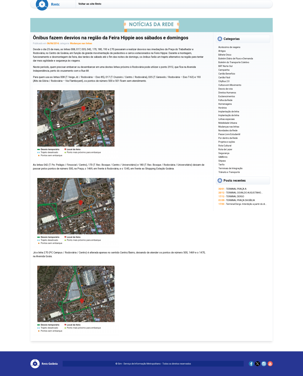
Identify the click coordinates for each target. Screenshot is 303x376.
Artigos (222, 51)
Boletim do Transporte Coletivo (233, 62)
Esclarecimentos (226, 96)
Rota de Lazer (225, 149)
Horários (222, 108)
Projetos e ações (226, 142)
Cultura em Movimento (229, 85)
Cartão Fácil (224, 77)
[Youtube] (270, 363)
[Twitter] (257, 363)
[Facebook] (251, 363)
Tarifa (221, 164)
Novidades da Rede (228, 130)
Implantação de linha (228, 111)
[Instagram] (263, 363)
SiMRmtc (223, 157)
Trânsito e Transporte (229, 172)
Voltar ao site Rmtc (89, 3)
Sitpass (222, 161)
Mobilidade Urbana (227, 123)
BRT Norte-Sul (225, 66)
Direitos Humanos (227, 92)
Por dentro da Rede (228, 138)
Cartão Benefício (226, 73)
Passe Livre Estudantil (229, 134)
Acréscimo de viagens (229, 47)
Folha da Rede (225, 100)
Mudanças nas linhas (81, 43)
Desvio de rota (225, 89)
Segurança (223, 153)
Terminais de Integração (230, 168)
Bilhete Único (224, 54)
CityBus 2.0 (223, 81)
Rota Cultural (224, 145)
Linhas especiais (226, 119)
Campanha (223, 70)
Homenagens (225, 104)
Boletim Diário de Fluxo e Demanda (235, 58)
